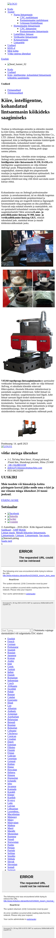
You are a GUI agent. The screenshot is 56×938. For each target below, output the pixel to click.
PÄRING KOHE (10, 500)
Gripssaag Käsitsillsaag (31, 23)
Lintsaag (19, 535)
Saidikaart (6, 530)
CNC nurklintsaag (29, 17)
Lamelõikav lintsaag (23, 34)
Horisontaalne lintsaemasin (27, 25)
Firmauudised (14, 90)
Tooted (10, 12)
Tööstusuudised (15, 92)
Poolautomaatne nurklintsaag (34, 20)
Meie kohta (13, 51)
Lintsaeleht (19, 42)
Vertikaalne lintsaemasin (25, 37)
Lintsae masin (8, 532)
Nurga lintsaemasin (23, 14)
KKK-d (11, 48)
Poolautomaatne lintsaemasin (34, 31)
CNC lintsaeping (28, 28)
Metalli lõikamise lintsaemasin (30, 532)
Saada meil (6, 541)
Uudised (11, 45)
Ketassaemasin (21, 39)
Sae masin (44, 535)
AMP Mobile (19, 530)
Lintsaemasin (7, 535)
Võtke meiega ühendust (19, 53)
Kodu (10, 9)
